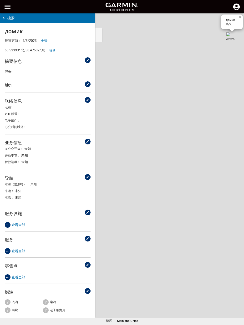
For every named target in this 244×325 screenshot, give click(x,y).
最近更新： (13, 41)
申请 (44, 41)
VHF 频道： (12, 114)
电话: (8, 107)
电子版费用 (57, 310)
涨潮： (9, 191)
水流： (9, 197)
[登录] (236, 9)
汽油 (15, 302)
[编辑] (88, 60)
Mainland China (127, 321)
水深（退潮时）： (17, 184)
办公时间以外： (15, 127)
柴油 (53, 302)
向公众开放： (14, 149)
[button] (238, 303)
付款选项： (12, 162)
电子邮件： (12, 120)
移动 (52, 50)
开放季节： (12, 155)
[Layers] (236, 21)
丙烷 (15, 310)
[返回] (3, 18)
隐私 (109, 321)
